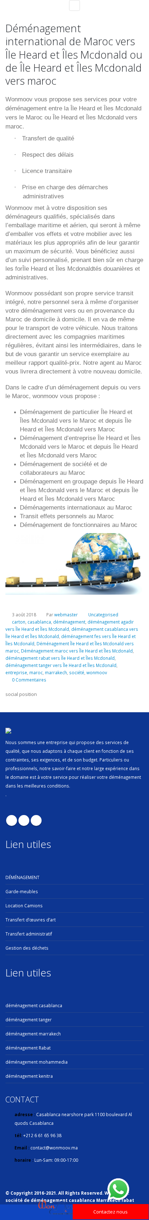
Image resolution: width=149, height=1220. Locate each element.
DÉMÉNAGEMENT (22, 877)
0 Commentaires (29, 680)
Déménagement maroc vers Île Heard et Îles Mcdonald (77, 651)
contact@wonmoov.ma (54, 1148)
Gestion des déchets (26, 948)
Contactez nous (110, 1211)
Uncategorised (103, 614)
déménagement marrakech (33, 1034)
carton (18, 622)
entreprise (16, 672)
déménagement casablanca (33, 1005)
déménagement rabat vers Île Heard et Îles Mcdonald (60, 658)
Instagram (36, 820)
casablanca (39, 622)
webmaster (66, 614)
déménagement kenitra (29, 1076)
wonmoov (96, 672)
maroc (36, 672)
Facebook (11, 820)
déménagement (69, 622)
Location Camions (24, 905)
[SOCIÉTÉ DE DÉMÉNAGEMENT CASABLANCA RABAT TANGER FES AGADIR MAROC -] (58, 1207)
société (76, 672)
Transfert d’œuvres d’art (30, 920)
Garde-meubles (21, 891)
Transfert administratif (28, 934)
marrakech (56, 672)
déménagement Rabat (28, 1048)
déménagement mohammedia (36, 1062)
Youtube (23, 820)
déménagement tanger (28, 1019)
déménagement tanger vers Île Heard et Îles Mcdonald (60, 665)
